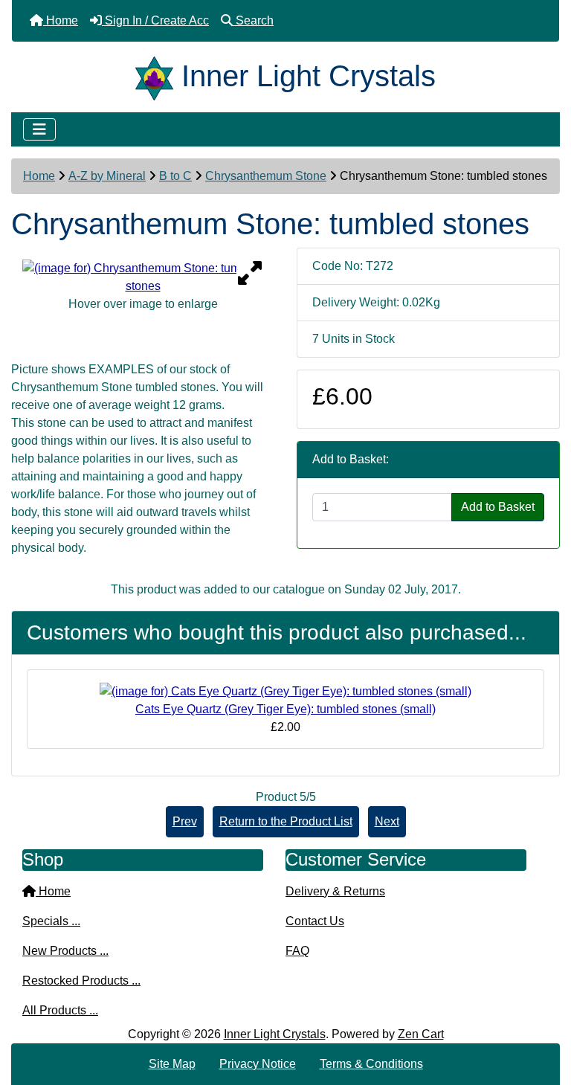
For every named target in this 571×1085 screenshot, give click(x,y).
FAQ (297, 950)
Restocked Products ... (81, 980)
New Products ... (65, 950)
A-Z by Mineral (107, 176)
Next (387, 821)
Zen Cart (421, 1034)
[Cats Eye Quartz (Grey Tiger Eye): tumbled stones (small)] (285, 690)
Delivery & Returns (335, 891)
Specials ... (51, 921)
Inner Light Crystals (275, 1034)
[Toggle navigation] (39, 129)
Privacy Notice (257, 1063)
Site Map (172, 1063)
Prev (184, 821)
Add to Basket (498, 506)
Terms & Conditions (371, 1063)
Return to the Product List (285, 821)
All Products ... (60, 1010)
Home (39, 176)
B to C (175, 176)
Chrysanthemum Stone (265, 176)
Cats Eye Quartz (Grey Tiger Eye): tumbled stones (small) (285, 709)
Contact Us (315, 921)
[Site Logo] (158, 75)
